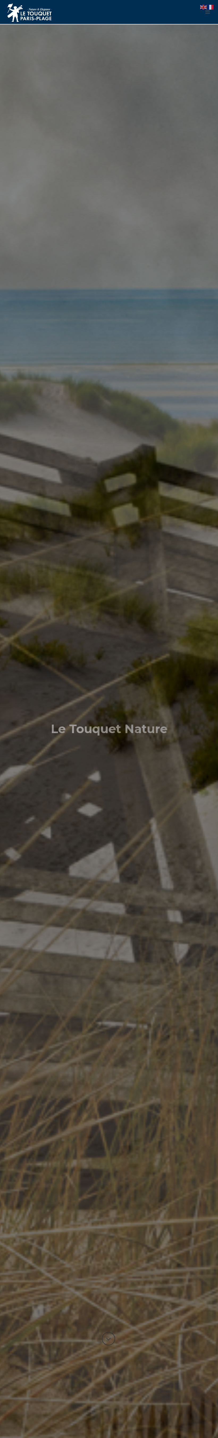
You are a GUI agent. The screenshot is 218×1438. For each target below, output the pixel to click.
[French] (210, 7)
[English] (203, 7)
